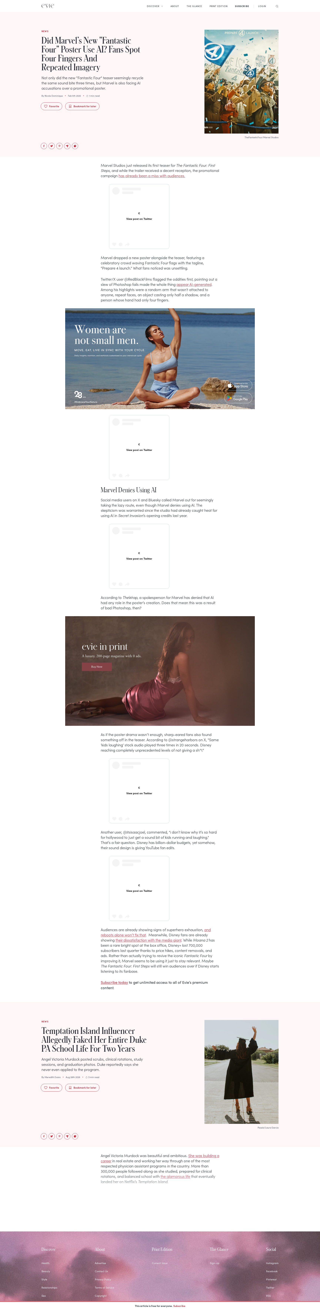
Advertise (100, 1214)
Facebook (272, 1222)
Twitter (270, 1238)
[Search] (276, 6)
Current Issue (160, 1214)
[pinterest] (59, 146)
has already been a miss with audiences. (152, 175)
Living (44, 1255)
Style (44, 1230)
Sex (43, 1246)
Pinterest (271, 1230)
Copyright (101, 1246)
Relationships (49, 1238)
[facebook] (44, 146)
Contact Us (101, 1222)
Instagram (272, 1214)
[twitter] (52, 146)
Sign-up (214, 1214)
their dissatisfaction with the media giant (148, 615)
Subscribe (179, 1306)
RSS (268, 1246)
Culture (45, 1263)
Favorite (54, 106)
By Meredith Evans (51, 752)
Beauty (45, 1222)
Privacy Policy (103, 1230)
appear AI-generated (193, 219)
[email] (67, 146)
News (44, 1271)
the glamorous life (175, 851)
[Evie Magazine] (47, 6)
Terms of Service (104, 1238)
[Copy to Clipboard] (75, 146)
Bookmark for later (85, 106)
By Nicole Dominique (52, 95)
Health (45, 1214)
